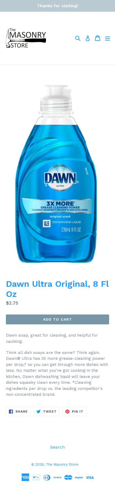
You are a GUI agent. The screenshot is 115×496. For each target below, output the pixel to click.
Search (57, 447)
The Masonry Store (62, 464)
